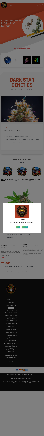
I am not (25, 227)
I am (18, 227)
